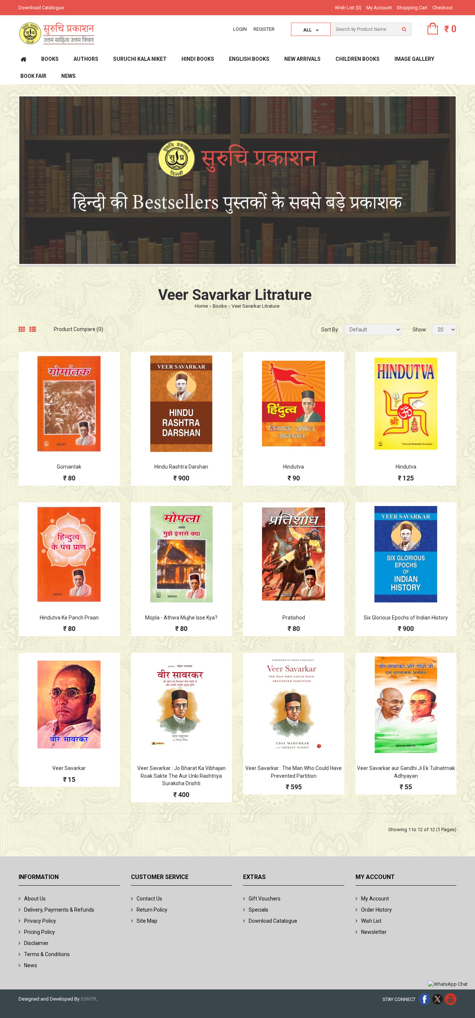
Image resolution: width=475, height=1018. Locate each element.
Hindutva (293, 467)
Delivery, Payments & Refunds (59, 910)
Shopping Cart (412, 7)
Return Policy (152, 910)
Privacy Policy (40, 921)
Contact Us (149, 899)
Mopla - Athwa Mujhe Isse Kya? (181, 618)
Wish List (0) (348, 7)
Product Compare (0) (78, 329)
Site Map (147, 921)
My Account (379, 7)
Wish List (371, 921)
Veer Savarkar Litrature (255, 306)
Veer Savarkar (69, 768)
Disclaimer (36, 943)
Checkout (442, 7)
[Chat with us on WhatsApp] (448, 984)
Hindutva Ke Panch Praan (69, 618)
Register (264, 29)
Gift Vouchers (265, 899)
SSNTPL (89, 999)
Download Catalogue (41, 7)
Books (220, 306)
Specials (258, 910)
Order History (376, 910)
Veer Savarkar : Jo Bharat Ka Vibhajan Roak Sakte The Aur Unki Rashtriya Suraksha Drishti (181, 776)
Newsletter (374, 932)
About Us (35, 899)
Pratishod (293, 618)
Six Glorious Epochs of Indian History (406, 618)
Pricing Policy (39, 932)
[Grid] (22, 329)
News (30, 965)
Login (240, 29)
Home (201, 306)
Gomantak (69, 467)
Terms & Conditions (47, 954)
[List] (32, 329)
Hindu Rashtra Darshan (181, 467)
